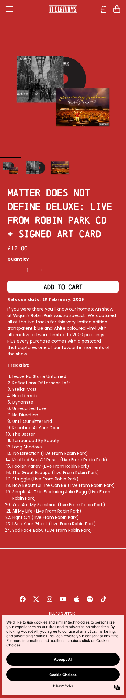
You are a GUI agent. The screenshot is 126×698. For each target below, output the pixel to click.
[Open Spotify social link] (90, 599)
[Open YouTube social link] (63, 599)
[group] (10, 167)
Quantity (18, 259)
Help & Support (63, 613)
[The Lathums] (63, 9)
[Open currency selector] (103, 9)
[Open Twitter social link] (36, 599)
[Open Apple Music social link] (76, 599)
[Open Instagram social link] (49, 599)
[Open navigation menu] (9, 9)
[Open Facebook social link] (22, 599)
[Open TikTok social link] (103, 599)
